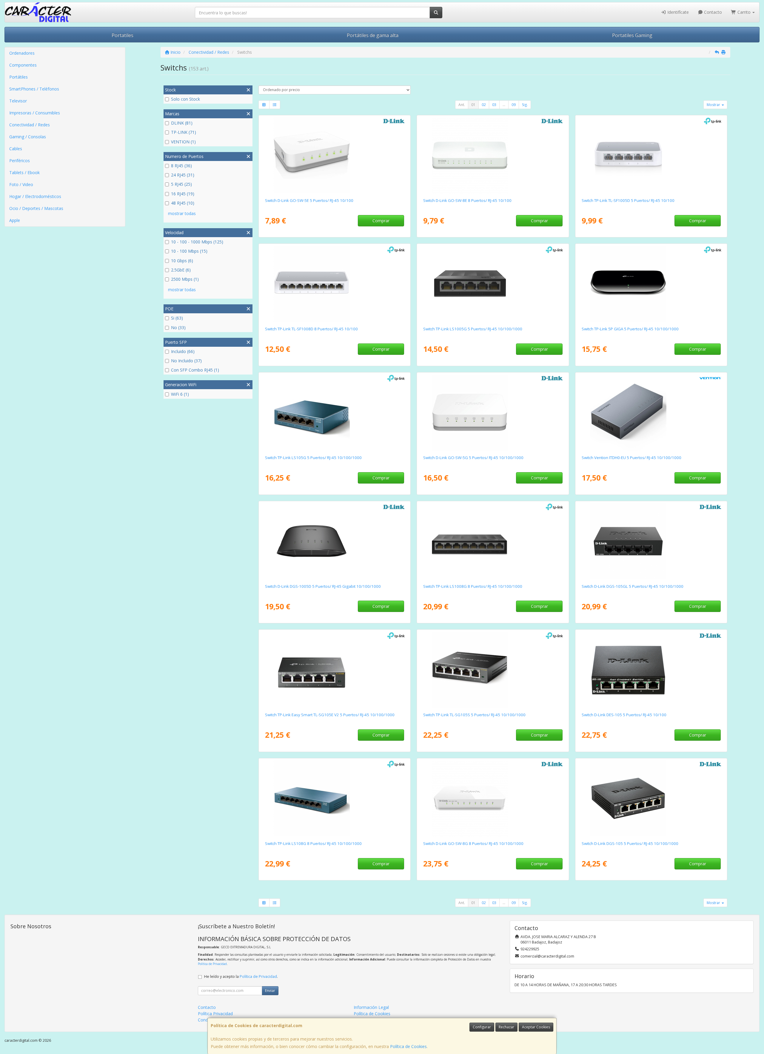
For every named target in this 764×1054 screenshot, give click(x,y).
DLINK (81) (181, 123)
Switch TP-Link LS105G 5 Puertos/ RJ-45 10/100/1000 (313, 457)
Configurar (482, 1027)
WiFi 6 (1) (180, 394)
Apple (14, 220)
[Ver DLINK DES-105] (651, 669)
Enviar (270, 990)
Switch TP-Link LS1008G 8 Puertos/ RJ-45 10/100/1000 (472, 586)
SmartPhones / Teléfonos (34, 89)
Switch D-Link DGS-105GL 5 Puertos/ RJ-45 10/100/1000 (632, 586)
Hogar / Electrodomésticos (35, 196)
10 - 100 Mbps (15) (189, 251)
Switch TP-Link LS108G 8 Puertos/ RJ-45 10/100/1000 (313, 843)
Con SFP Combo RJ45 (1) (195, 370)
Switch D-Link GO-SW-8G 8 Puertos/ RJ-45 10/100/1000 (473, 843)
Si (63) (177, 318)
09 (514, 104)
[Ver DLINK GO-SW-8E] (493, 155)
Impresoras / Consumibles (34, 113)
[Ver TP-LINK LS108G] (334, 798)
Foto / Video (21, 184)
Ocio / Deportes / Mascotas (36, 208)
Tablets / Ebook (24, 172)
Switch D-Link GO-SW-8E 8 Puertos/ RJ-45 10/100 (467, 200)
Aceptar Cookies (536, 1027)
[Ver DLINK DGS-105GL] (651, 541)
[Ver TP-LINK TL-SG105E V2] (334, 669)
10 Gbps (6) (182, 260)
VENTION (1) (183, 142)
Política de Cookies (408, 1046)
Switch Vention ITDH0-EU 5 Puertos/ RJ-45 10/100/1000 (631, 457)
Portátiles (18, 77)
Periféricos (19, 160)
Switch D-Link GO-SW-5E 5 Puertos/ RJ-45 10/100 (309, 200)
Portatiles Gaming (632, 35)
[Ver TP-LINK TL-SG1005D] (651, 284)
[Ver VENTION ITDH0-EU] (651, 412)
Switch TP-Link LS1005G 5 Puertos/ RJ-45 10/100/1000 (472, 329)
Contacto (712, 12)
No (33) (178, 327)
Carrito (744, 12)
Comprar (380, 220)
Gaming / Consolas (27, 136)
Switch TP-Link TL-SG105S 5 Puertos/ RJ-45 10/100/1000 (474, 714)
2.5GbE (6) (181, 270)
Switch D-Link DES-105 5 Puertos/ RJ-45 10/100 (624, 714)
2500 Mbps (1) (185, 279)
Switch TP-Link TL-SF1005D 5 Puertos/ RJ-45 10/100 (628, 200)
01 (473, 104)
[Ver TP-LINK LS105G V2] (334, 412)
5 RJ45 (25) (181, 184)
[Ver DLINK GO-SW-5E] (334, 155)
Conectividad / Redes (29, 125)
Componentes (23, 65)
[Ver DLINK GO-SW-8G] (493, 798)
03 (494, 104)
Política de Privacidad (212, 964)
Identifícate (677, 12)
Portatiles (122, 35)
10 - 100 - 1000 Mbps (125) (197, 242)
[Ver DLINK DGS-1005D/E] (334, 541)
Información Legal (371, 1007)
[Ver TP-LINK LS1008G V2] (493, 541)
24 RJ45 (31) (182, 175)
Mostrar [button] (714, 104)
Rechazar (506, 1027)
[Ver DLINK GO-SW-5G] (493, 412)
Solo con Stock (185, 99)
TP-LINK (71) (183, 132)
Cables (15, 148)
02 (484, 104)
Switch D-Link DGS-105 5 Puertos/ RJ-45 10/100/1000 (630, 843)
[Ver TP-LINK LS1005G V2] (493, 284)
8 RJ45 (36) (181, 165)
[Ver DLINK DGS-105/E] (651, 798)
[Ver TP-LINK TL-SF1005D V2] (651, 155)
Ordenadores (22, 53)
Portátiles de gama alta (372, 35)
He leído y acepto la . (241, 976)
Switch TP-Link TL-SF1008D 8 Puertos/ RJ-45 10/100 (311, 329)
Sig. (525, 104)
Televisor (18, 101)
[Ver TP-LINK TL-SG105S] (493, 669)
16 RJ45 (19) (182, 194)
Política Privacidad (215, 1013)
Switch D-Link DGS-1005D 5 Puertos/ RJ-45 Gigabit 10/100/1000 (323, 586)
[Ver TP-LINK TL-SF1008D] (334, 284)
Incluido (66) (183, 351)
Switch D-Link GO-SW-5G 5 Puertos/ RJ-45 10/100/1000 (473, 457)
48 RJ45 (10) (182, 203)
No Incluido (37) (186, 360)
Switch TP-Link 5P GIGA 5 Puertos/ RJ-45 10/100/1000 (630, 329)
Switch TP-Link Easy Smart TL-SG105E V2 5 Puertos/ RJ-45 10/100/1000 (330, 714)
